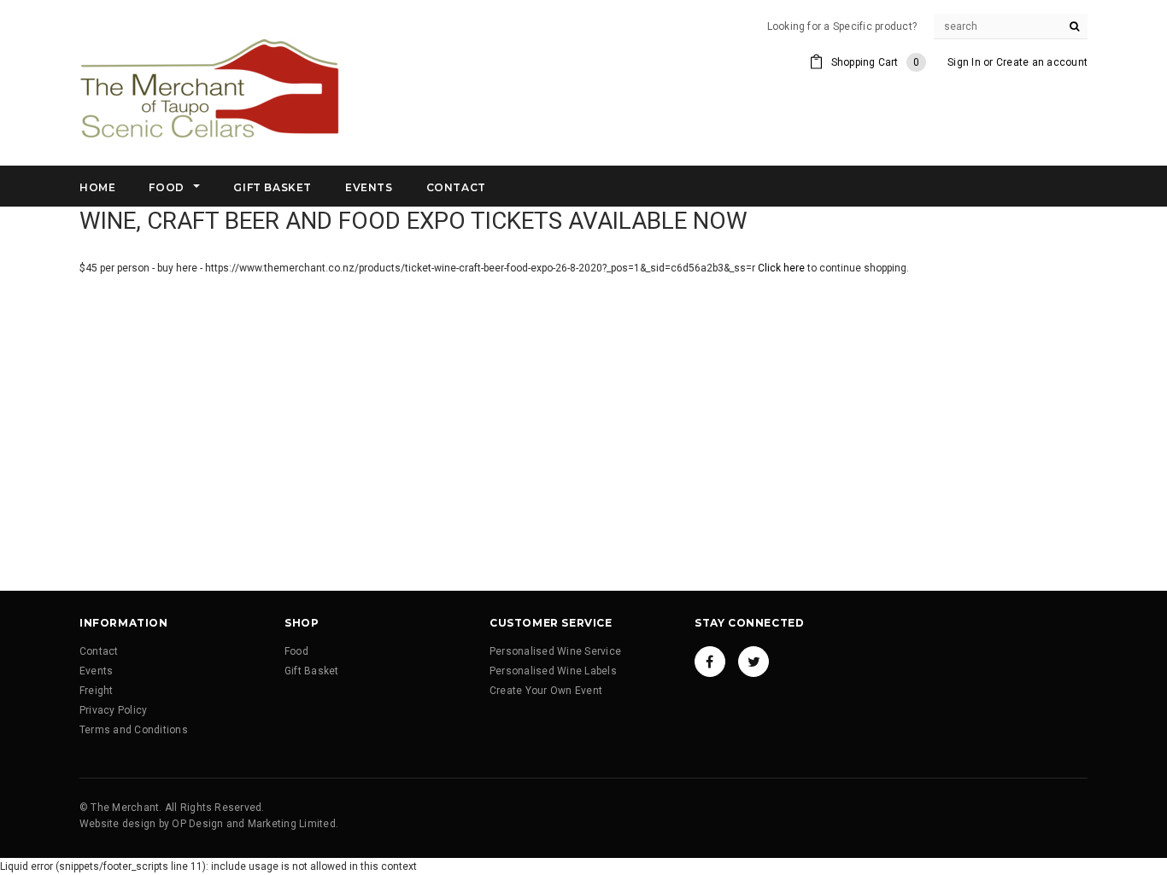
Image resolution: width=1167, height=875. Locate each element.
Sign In (964, 62)
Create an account (1042, 62)
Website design (117, 824)
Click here (782, 268)
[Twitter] (753, 661)
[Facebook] (710, 661)
